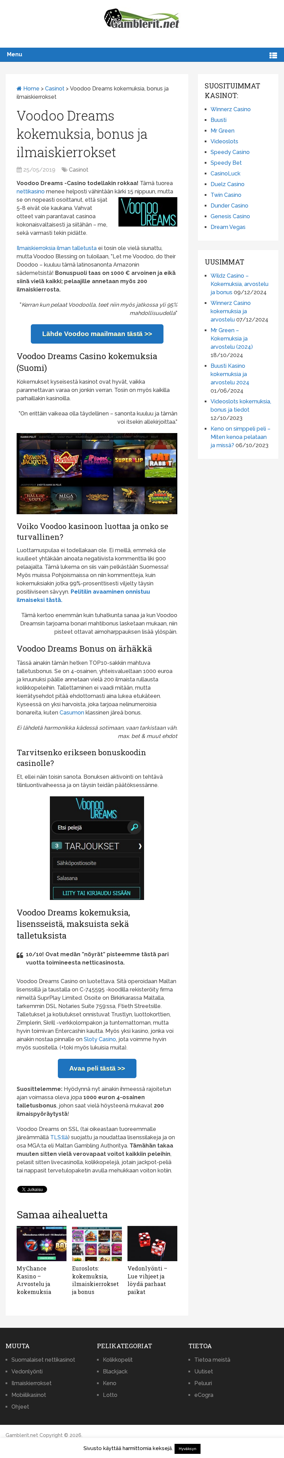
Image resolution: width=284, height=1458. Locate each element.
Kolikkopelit (118, 1359)
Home (30, 88)
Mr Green (222, 130)
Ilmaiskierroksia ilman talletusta (57, 248)
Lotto (110, 1395)
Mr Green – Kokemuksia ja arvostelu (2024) (232, 338)
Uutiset (203, 1371)
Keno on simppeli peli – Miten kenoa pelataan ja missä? (240, 437)
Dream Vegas (228, 227)
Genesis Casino (230, 216)
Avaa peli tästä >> (97, 1068)
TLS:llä (59, 1137)
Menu (14, 54)
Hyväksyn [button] (187, 1449)
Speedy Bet (226, 163)
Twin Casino (226, 195)
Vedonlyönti (27, 1371)
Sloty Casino (100, 1039)
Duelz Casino (228, 184)
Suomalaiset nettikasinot (43, 1359)
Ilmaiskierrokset (31, 1383)
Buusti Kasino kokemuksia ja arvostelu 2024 (230, 374)
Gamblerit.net (22, 1435)
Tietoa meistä (212, 1359)
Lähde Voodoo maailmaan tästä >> (97, 333)
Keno (109, 1383)
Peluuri (203, 1383)
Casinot (54, 88)
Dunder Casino (229, 205)
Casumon (72, 712)
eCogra (203, 1395)
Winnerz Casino (231, 109)
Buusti (219, 120)
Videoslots (224, 141)
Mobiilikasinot (28, 1395)
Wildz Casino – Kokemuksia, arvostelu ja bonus (239, 284)
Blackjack (115, 1371)
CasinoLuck (225, 173)
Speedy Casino (230, 152)
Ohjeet (20, 1406)
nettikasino (31, 191)
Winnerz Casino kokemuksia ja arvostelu (231, 311)
